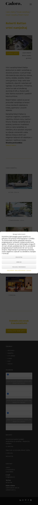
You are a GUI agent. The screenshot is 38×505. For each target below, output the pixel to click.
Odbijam (19, 262)
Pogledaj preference (19, 267)
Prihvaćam (19, 257)
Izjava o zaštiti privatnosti (20, 270)
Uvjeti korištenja (10, 270)
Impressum (28, 270)
